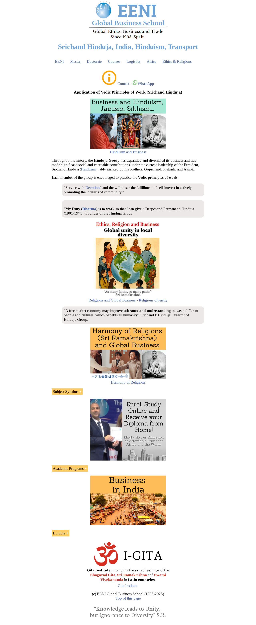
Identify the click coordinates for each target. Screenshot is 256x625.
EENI (59, 61)
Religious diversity (153, 300)
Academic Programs (68, 468)
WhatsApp (146, 84)
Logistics (133, 61)
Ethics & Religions (177, 61)
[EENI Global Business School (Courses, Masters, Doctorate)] (128, 39)
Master (75, 61)
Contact (123, 84)
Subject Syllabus (65, 391)
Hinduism (88, 169)
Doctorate (94, 61)
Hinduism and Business (128, 152)
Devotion (92, 187)
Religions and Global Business (112, 300)
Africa (151, 61)
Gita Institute (127, 586)
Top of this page (128, 598)
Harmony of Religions (128, 382)
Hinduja (59, 533)
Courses (114, 61)
